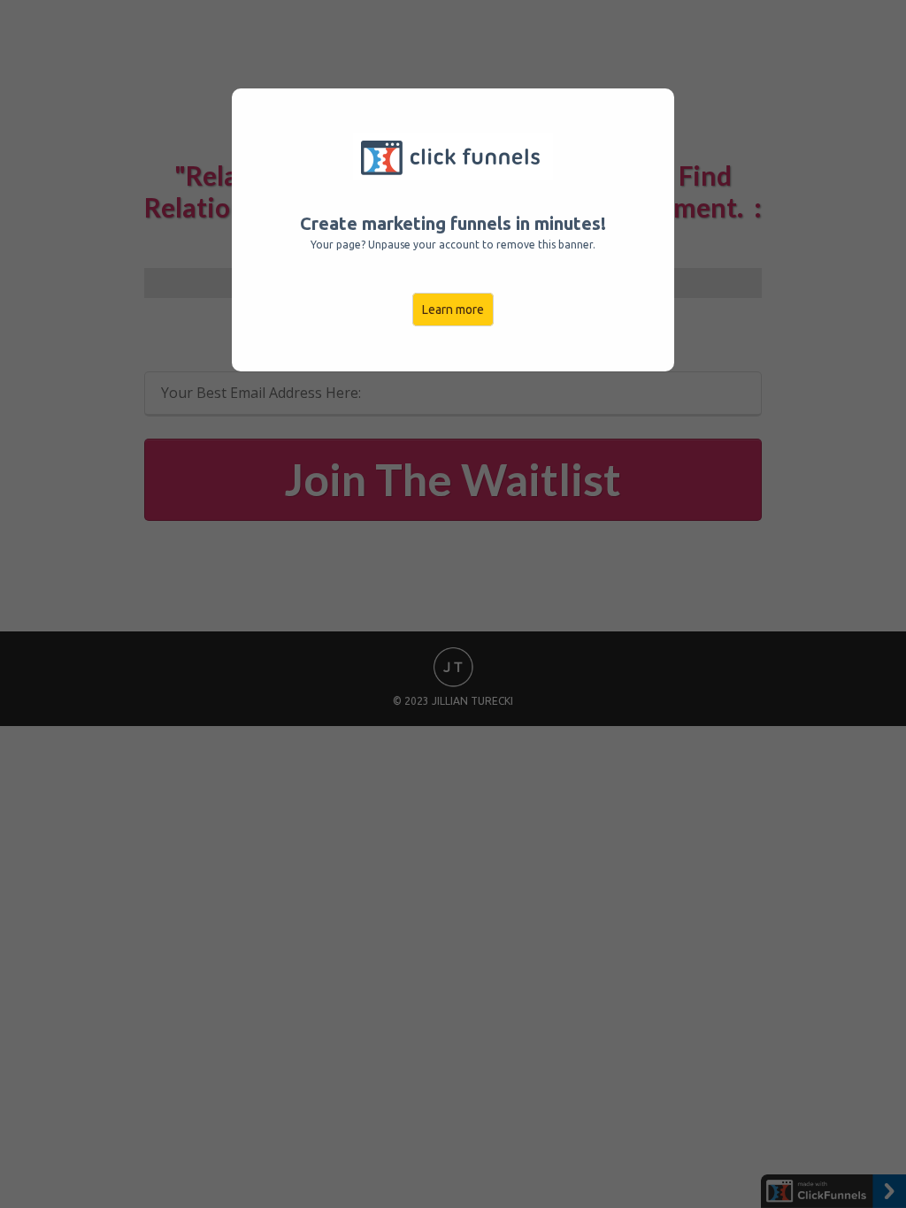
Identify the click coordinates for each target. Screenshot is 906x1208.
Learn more (453, 309)
